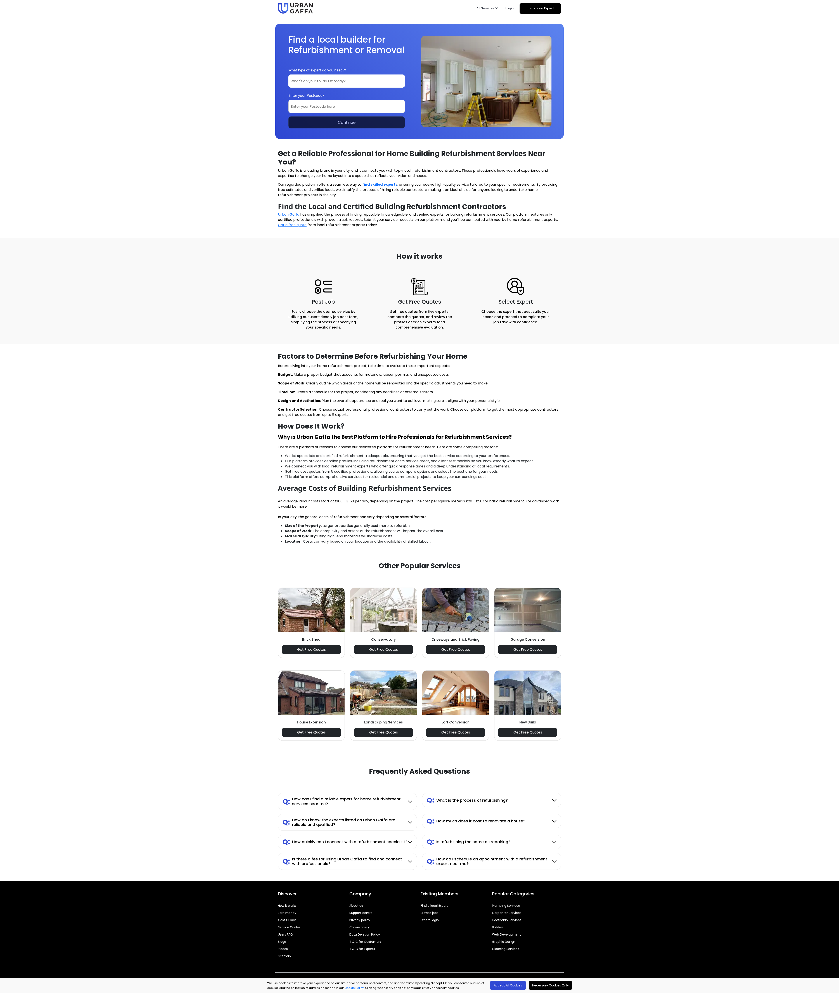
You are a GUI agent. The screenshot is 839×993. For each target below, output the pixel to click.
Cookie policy (359, 927)
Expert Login (430, 920)
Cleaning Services (505, 949)
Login (509, 8)
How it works (287, 905)
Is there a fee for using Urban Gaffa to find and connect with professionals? (342, 861)
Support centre (361, 913)
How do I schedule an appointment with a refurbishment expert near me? (487, 861)
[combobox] (346, 81)
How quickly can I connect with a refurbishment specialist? (345, 842)
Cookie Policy (354, 988)
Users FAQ (285, 934)
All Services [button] (485, 8)
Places (283, 949)
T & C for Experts (362, 949)
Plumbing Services (506, 905)
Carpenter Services (506, 913)
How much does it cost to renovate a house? (476, 821)
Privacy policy (359, 920)
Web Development (506, 934)
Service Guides (289, 927)
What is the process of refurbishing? (467, 800)
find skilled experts (379, 184)
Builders (498, 927)
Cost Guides (287, 920)
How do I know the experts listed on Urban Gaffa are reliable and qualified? (339, 822)
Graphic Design (503, 941)
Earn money (287, 913)
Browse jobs (429, 913)
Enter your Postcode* (306, 95)
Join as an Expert (540, 8)
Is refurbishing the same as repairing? (468, 842)
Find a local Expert (434, 905)
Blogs (282, 941)
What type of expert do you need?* (317, 70)
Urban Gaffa (288, 214)
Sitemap (284, 956)
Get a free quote (292, 224)
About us (356, 905)
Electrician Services (506, 920)
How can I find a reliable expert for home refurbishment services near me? (342, 801)
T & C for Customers (365, 941)
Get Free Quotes (311, 649)
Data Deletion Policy (364, 934)
